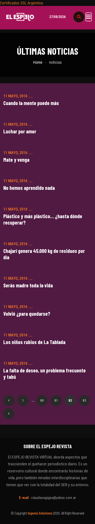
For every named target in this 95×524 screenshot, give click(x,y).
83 (84, 401)
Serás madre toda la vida (28, 285)
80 (42, 401)
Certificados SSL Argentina (21, 3)
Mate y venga (16, 160)
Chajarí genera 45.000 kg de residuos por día (44, 254)
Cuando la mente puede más (31, 103)
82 (70, 401)
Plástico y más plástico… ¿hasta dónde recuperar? (42, 219)
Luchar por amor (19, 131)
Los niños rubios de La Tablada (34, 342)
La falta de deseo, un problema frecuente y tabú (44, 373)
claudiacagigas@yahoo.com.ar (53, 497)
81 (56, 401)
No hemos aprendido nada (29, 188)
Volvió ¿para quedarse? (26, 314)
